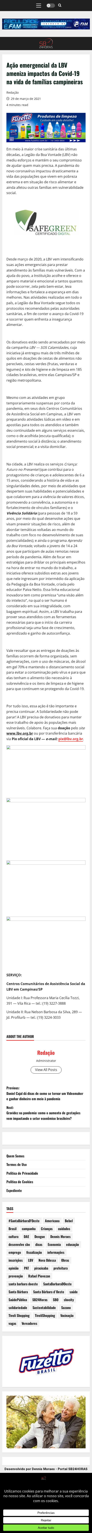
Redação (12, 92)
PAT (26, 1268)
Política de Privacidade (22, 1173)
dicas (38, 1244)
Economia (54, 1244)
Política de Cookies (19, 1181)
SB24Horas (39, 1299)
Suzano (66, 1307)
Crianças (47, 1228)
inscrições (16, 1260)
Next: (43, 1113)
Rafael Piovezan (39, 1276)
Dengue (39, 1236)
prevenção (16, 1276)
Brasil (12, 1228)
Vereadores (29, 1323)
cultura (13, 1236)
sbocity (69, 1299)
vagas (12, 1323)
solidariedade (18, 1307)
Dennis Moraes (60, 1236)
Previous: (44, 1093)
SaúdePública (18, 1299)
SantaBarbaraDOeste (57, 1283)
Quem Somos (15, 1155)
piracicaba (41, 1268)
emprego (15, 1252)
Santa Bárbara (18, 1291)
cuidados (64, 1228)
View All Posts (46, 1069)
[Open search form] (59, 5)
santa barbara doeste (23, 1283)
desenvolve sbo (19, 1244)
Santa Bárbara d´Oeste (48, 1291)
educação (72, 1244)
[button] (38, 5)
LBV (30, 1260)
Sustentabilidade (44, 1307)
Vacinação (67, 1315)
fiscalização (34, 1252)
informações (55, 1252)
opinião (14, 1268)
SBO (55, 1299)
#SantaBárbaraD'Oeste (24, 1220)
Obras (65, 1260)
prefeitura (60, 1268)
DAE (26, 1236)
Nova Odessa (47, 1260)
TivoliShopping (45, 1315)
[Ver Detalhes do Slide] (46, 24)
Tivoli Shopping (19, 1315)
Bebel (69, 1220)
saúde (74, 1291)
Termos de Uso (16, 1164)
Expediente (14, 1190)
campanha (29, 1228)
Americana (52, 1220)
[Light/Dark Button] (50, 5)
